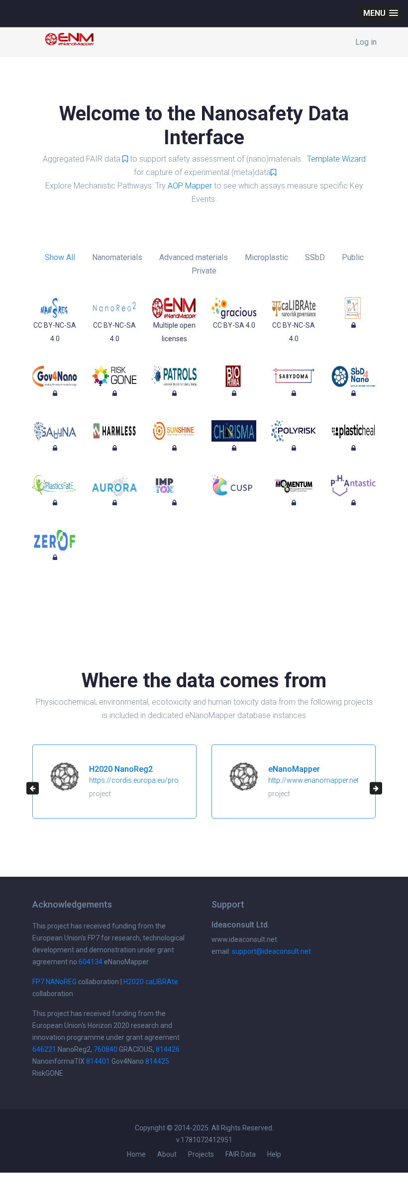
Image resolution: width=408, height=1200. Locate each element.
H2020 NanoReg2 (121, 769)
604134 (90, 962)
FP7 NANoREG (54, 982)
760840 (105, 1049)
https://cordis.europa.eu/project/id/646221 (157, 780)
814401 (98, 1061)
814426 (168, 1049)
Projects (201, 1154)
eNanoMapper (294, 769)
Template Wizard (336, 159)
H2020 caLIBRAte (150, 982)
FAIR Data (240, 1154)
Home (136, 1154)
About (167, 1154)
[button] (380, 13)
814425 (157, 1061)
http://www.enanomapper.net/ (315, 780)
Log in (366, 42)
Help (274, 1154)
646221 (44, 1049)
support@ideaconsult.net (271, 951)
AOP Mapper (190, 185)
